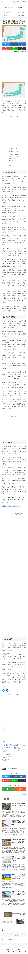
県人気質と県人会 (13, 156)
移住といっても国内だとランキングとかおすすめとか (7, 756)
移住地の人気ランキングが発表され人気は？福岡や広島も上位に (19, 746)
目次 (12, 148)
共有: (11, 160)
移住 (4, 768)
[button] (25, 454)
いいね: (12, 163)
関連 (11, 165)
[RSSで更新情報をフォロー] (20, 789)
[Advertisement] (14, 67)
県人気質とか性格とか (14, 151)
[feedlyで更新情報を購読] (8, 789)
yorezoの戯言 (12, 158)
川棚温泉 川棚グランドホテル (10, 506)
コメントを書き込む (14, 935)
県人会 (9, 768)
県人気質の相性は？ (14, 154)
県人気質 (15, 768)
